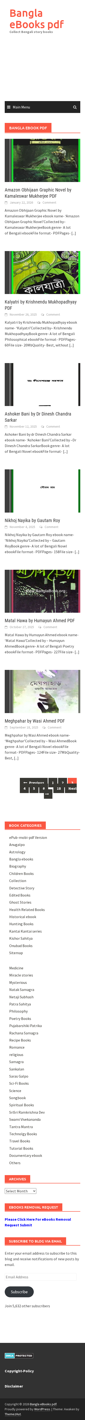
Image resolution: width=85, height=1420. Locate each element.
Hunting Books (21, 923)
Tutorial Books (21, 1148)
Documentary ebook (25, 1155)
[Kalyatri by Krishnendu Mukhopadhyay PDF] (42, 272)
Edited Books (19, 895)
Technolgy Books (23, 1133)
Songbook (17, 1097)
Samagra (16, 1061)
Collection (17, 880)
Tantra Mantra (21, 1126)
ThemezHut (13, 1414)
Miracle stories (21, 975)
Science (15, 1090)
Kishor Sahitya (21, 938)
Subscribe (19, 1291)
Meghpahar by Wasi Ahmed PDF (35, 721)
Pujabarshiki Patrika (25, 1025)
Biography (17, 866)
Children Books (21, 873)
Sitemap (16, 952)
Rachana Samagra (23, 1033)
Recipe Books (20, 1040)
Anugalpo (17, 844)
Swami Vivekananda (25, 1119)
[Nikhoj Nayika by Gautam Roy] (42, 490)
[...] (73, 233)
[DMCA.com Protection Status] (19, 1355)
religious (16, 1054)
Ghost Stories (20, 902)
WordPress (42, 1409)
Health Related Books (27, 909)
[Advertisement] (42, 71)
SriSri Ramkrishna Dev (27, 1112)
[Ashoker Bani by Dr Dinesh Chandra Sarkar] (42, 384)
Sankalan (16, 1069)
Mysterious (18, 982)
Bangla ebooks (21, 859)
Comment (49, 202)
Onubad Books (21, 945)
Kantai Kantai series (25, 931)
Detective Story (21, 888)
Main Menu (21, 107)
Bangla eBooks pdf (36, 18)
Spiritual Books (21, 1104)
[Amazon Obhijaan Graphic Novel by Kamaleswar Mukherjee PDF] (42, 160)
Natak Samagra (21, 989)
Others (15, 1162)
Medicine (16, 968)
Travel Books (19, 1141)
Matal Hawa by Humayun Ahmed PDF (40, 620)
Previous (36, 782)
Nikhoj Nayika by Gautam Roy (32, 520)
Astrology (17, 852)
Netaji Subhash (21, 997)
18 (59, 788)
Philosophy (18, 1011)
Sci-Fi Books (19, 1083)
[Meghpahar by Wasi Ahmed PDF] (42, 691)
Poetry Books (20, 1018)
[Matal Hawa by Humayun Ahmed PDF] (42, 591)
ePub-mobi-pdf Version (28, 837)
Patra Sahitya (20, 1004)
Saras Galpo (18, 1076)
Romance (17, 1047)
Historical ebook (22, 916)
